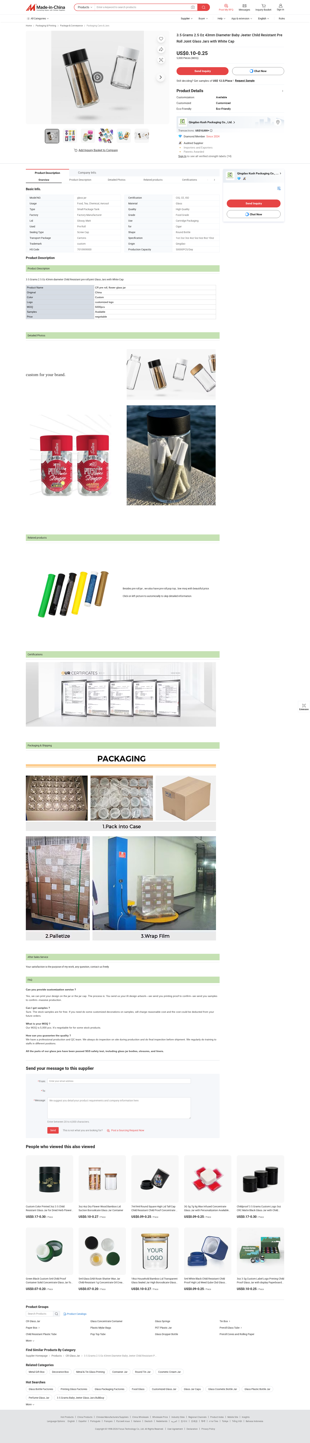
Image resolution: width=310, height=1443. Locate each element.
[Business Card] (279, 188)
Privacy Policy (208, 1428)
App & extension (240, 18)
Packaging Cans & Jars (98, 25)
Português (95, 1421)
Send (53, 1130)
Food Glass (138, 1389)
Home (29, 25)
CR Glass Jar (33, 1321)
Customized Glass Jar (164, 1389)
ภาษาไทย (213, 1421)
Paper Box (31, 1327)
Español (82, 1421)
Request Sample (245, 80)
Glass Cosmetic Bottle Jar (222, 1389)
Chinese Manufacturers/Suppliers (112, 1417)
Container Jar (120, 1371)
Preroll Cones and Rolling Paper (237, 1334)
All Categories (38, 18)
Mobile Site (232, 1417)
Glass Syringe (162, 1321)
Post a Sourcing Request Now (125, 1130)
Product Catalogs (76, 1313)
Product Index (217, 1417)
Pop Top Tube (97, 1334)
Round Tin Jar (143, 1371)
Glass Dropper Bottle (166, 1334)
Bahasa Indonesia (254, 1421)
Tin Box (224, 1321)
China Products (84, 1417)
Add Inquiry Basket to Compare (98, 150)
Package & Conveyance (71, 25)
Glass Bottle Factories (41, 1389)
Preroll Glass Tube (229, 1327)
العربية (174, 1421)
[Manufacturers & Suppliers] (45, 7)
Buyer (202, 18)
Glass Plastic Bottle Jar (257, 1389)
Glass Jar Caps (192, 1389)
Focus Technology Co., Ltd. (131, 1428)
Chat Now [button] (260, 71)
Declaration (192, 1428)
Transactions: (195, 130)
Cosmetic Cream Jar (169, 1371)
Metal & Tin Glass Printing (90, 1371)
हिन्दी (203, 1421)
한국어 (184, 1421)
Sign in (280, 9)
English (71, 1421)
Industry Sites (178, 1417)
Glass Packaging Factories (109, 1389)
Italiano (137, 1421)
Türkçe (225, 1421)
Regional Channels (197, 1417)
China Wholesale (140, 1417)
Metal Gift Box (36, 1371)
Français (108, 1421)
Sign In (182, 156)
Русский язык (123, 1421)
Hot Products (67, 1417)
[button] (207, 179)
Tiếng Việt (237, 1421)
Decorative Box (60, 1371)
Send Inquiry (202, 71)
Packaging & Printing (46, 25)
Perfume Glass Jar (39, 1397)
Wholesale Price (160, 1417)
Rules (282, 18)
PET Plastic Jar (163, 1327)
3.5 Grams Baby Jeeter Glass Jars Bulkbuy (80, 1397)
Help (220, 18)
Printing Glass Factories (74, 1389)
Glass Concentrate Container (106, 1321)
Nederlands (161, 1421)
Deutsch (148, 1421)
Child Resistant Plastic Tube (41, 1334)
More (29, 1404)
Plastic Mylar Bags (100, 1327)
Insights (246, 1417)
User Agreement (175, 1428)
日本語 (194, 1421)
